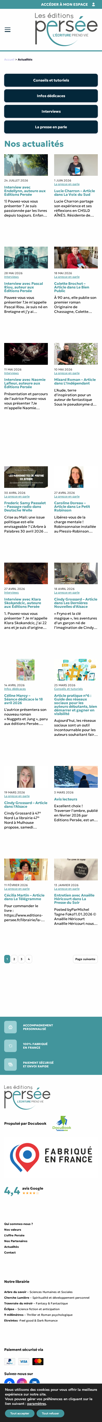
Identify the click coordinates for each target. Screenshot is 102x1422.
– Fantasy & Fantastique (36, 1303)
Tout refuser (50, 1413)
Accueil (9, 59)
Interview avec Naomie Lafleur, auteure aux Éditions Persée (25, 383)
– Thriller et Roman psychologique (38, 1315)
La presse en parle (51, 127)
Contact (10, 1252)
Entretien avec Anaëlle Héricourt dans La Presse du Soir (74, 899)
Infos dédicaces (51, 95)
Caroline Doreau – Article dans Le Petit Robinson (72, 507)
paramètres (36, 1403)
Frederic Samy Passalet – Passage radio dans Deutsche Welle (25, 507)
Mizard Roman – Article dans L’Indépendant (75, 381)
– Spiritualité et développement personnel (46, 1297)
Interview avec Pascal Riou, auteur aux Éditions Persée (23, 287)
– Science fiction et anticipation (32, 1309)
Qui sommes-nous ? (18, 1224)
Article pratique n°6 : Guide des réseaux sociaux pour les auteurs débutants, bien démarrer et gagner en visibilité (75, 704)
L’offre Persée (14, 1235)
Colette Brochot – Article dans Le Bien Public (71, 287)
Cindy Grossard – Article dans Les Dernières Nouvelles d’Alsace (75, 603)
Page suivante (85, 959)
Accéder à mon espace (64, 4)
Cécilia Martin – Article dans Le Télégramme (24, 897)
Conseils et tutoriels (51, 80)
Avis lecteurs (65, 799)
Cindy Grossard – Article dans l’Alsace (25, 804)
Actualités (11, 1247)
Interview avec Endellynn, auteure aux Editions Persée (25, 191)
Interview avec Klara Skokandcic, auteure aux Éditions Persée (22, 603)
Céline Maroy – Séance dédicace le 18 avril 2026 (23, 699)
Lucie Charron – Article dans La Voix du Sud (74, 192)
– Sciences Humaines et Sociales (38, 1292)
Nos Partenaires (15, 1241)
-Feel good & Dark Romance (31, 1320)
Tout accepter (19, 1413)
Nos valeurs (12, 1229)
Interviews (51, 111)
